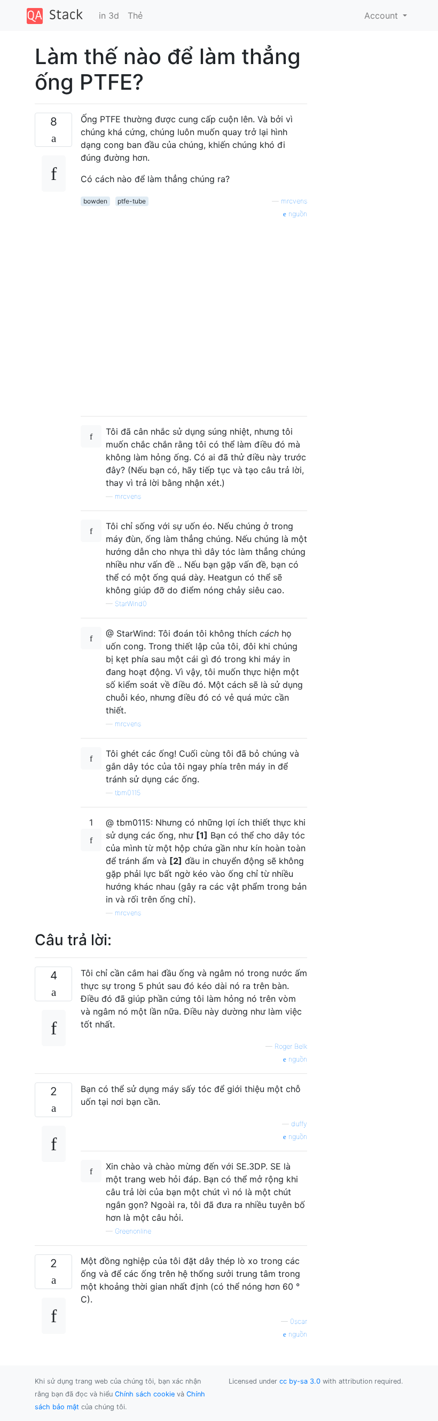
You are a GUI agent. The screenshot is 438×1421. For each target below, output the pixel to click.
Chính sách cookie (145, 1394)
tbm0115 (127, 793)
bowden (95, 201)
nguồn (296, 214)
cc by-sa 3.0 (299, 1381)
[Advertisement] (194, 313)
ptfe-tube (132, 201)
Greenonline (133, 1231)
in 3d (109, 15)
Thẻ (135, 15)
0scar (298, 1321)
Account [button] (382, 15)
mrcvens (294, 201)
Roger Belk (291, 1046)
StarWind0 (131, 604)
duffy (299, 1124)
